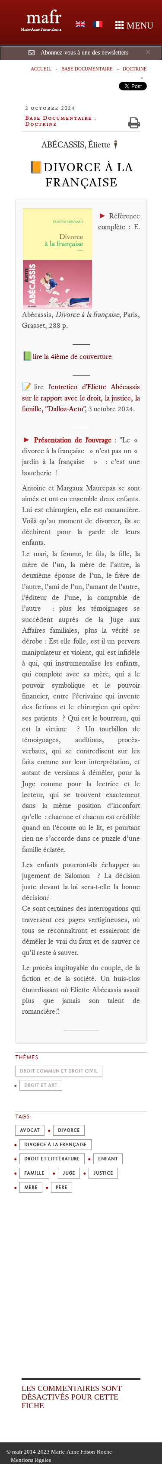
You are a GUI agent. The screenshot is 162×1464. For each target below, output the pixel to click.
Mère (31, 1187)
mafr (43, 17)
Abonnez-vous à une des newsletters (84, 52)
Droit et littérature (52, 1159)
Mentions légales (31, 1460)
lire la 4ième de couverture (72, 356)
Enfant (108, 1159)
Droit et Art (40, 1085)
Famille (34, 1173)
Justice (103, 1173)
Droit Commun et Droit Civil (59, 1071)
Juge (69, 1173)
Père (61, 1187)
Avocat (30, 1130)
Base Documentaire (87, 68)
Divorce (69, 1130)
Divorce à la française (55, 1144)
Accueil (41, 68)
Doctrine (135, 68)
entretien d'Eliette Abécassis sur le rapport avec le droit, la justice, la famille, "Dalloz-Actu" (81, 397)
